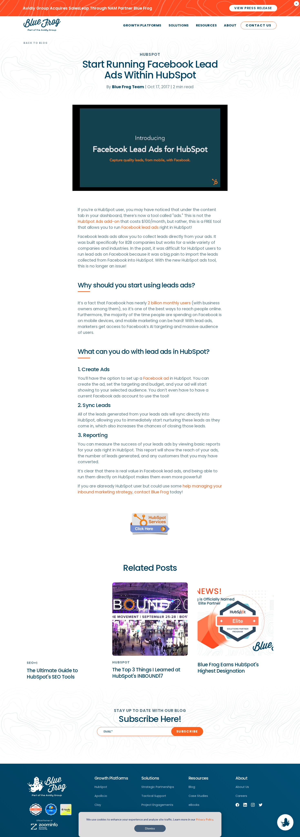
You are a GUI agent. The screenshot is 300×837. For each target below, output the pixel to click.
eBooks (194, 805)
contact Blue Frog (151, 492)
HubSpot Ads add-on (98, 221)
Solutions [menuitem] (179, 25)
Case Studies (198, 796)
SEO (30, 662)
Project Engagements (157, 805)
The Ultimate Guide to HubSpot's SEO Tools (52, 673)
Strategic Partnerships (157, 787)
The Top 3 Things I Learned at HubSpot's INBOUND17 (146, 672)
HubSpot (150, 54)
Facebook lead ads (140, 227)
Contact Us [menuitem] (258, 25)
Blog (192, 787)
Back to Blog (35, 43)
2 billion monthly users (169, 303)
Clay (97, 805)
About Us (242, 787)
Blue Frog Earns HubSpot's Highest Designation (228, 667)
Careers (241, 796)
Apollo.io (100, 796)
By (125, 87)
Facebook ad (156, 378)
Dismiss (150, 828)
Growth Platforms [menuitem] (142, 25)
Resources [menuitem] (206, 25)
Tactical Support (153, 796)
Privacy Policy (204, 819)
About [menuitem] (230, 25)
